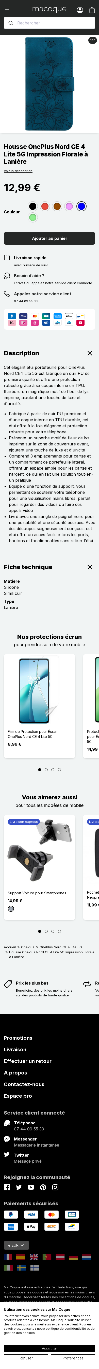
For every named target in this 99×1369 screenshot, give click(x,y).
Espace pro (18, 1096)
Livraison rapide (30, 257)
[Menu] (18, 10)
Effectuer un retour (28, 1061)
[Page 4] (59, 769)
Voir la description (18, 171)
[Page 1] (39, 769)
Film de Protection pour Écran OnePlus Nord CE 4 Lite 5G (32, 734)
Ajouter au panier (49, 238)
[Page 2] (46, 769)
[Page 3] (52, 769)
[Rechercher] (10, 22)
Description (21, 353)
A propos (15, 1073)
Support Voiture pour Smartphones (37, 893)
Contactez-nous (24, 1084)
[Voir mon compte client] (80, 10)
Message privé (28, 1161)
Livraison (15, 1050)
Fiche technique (28, 567)
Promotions (18, 1038)
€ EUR (13, 1245)
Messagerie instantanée (36, 1145)
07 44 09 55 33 (29, 1128)
